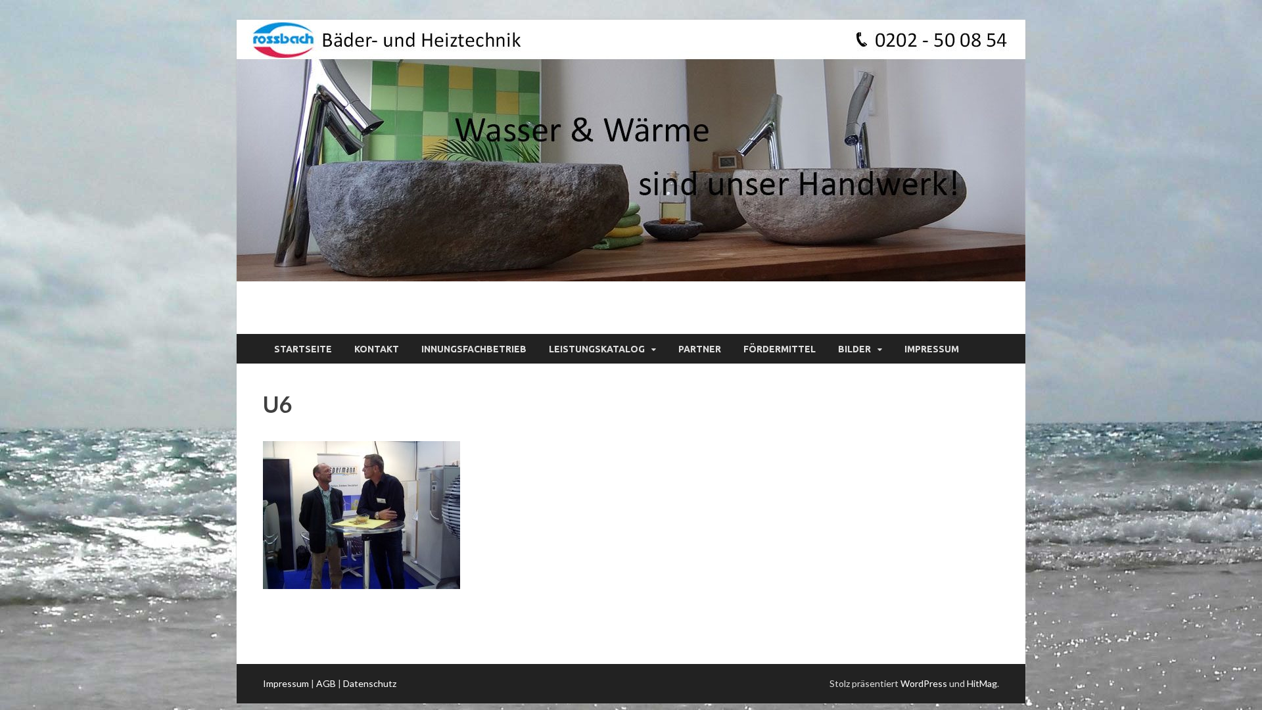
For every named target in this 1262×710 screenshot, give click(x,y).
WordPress (923, 683)
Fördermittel (779, 349)
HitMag (982, 683)
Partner (699, 349)
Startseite (303, 349)
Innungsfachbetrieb (473, 349)
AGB (326, 683)
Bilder (854, 349)
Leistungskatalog (597, 349)
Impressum (931, 349)
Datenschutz (369, 683)
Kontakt (376, 349)
